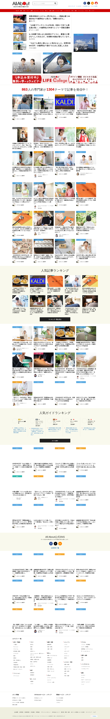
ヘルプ (94, 712)
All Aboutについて (56, 712)
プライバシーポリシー (46, 712)
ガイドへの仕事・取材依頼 (18, 702)
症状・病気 (49, 646)
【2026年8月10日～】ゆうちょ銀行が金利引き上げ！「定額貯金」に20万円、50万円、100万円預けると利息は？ (37, 431)
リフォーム (15, 649)
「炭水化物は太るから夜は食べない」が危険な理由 (89, 428)
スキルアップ (67, 666)
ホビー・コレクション (86, 679)
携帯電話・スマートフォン (87, 649)
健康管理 (49, 644)
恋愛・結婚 (51, 10)
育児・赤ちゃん (50, 669)
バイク (31, 683)
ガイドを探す (95, 6)
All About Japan (37, 700)
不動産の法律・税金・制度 (19, 667)
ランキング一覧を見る (55, 319)
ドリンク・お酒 (50, 682)
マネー (27, 10)
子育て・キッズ (50, 671)
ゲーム (82, 677)
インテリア (15, 653)
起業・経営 (66, 671)
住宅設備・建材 (16, 651)
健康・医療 (50, 642)
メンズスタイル (67, 10)
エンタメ (83, 675)
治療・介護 (49, 649)
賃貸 (14, 655)
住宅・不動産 (16, 642)
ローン (31, 664)
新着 (21, 10)
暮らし (46, 10)
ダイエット (66, 655)
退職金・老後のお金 (34, 659)
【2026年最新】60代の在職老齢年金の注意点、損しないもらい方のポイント (54, 429)
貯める (31, 644)
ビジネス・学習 (58, 10)
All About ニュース (38, 698)
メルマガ (79, 6)
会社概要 (16, 712)
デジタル (42, 10)
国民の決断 (14, 704)
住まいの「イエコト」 (18, 669)
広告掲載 (33, 712)
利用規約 (38, 712)
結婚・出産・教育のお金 (35, 657)
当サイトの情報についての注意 (77, 712)
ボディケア (66, 651)
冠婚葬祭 (49, 660)
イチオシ (58, 702)
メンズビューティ (85, 668)
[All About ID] (96, 3)
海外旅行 (32, 672)
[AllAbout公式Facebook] (84, 3)
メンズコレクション (85, 666)
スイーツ (49, 680)
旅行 (73, 10)
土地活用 (15, 662)
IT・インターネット (85, 651)
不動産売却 (15, 664)
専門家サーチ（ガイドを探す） (19, 698)
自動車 (31, 681)
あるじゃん (32, 666)
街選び (14, 658)
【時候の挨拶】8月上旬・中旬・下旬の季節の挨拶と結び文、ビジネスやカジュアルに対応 (72, 430)
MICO (65, 658)
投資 (31, 646)
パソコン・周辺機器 (85, 644)
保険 (31, 649)
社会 (65, 673)
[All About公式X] (88, 3)
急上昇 (17, 10)
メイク (65, 644)
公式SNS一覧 (86, 6)
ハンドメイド (50, 664)
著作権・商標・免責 (65, 712)
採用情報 (21, 712)
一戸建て (15, 644)
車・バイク (91, 10)
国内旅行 (32, 675)
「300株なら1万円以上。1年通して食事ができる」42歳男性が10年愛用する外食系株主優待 (19, 430)
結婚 (82, 660)
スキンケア (66, 646)
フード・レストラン (51, 677)
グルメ (86, 10)
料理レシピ (49, 657)
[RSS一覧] (92, 3)
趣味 (76, 10)
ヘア (65, 649)
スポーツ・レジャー (85, 682)
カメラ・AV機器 (84, 646)
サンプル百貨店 (59, 698)
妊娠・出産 (49, 666)
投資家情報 (27, 712)
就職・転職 (66, 664)
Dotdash (94, 716)
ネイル (65, 653)
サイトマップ (72, 6)
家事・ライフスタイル (52, 655)
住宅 (24, 10)
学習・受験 (66, 675)
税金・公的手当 (33, 661)
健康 (32, 10)
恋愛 (82, 657)
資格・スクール (67, 669)
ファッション (81, 10)
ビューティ (36, 10)
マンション (15, 646)
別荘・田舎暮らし (17, 660)
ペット (82, 684)
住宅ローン (32, 651)
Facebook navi (59, 700)
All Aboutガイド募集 (16, 700)
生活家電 (49, 662)
